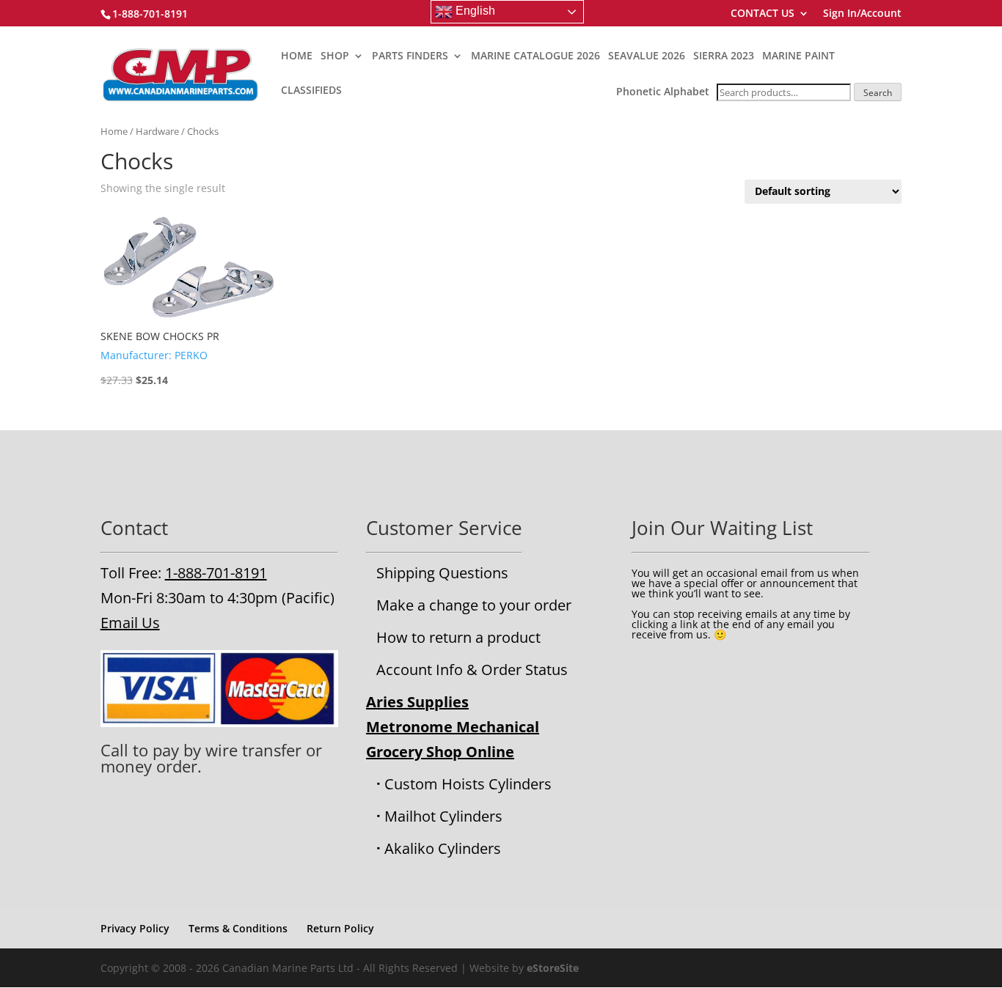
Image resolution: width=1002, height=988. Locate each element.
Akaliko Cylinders (442, 848)
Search (877, 92)
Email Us (130, 623)
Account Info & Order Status (472, 669)
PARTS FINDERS (410, 56)
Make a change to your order (473, 605)
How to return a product (458, 637)
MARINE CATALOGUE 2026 (535, 56)
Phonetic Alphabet (662, 91)
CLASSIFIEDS (311, 91)
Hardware (157, 131)
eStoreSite (553, 968)
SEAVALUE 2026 (646, 56)
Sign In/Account (862, 14)
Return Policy (340, 928)
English (474, 10)
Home (114, 131)
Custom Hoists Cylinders (468, 784)
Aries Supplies (417, 702)
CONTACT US (762, 14)
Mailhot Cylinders (443, 816)
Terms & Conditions (238, 928)
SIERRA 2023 (723, 56)
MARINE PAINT (798, 56)
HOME (296, 56)
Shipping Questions (442, 573)
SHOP (335, 56)
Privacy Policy (134, 928)
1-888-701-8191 (216, 573)
